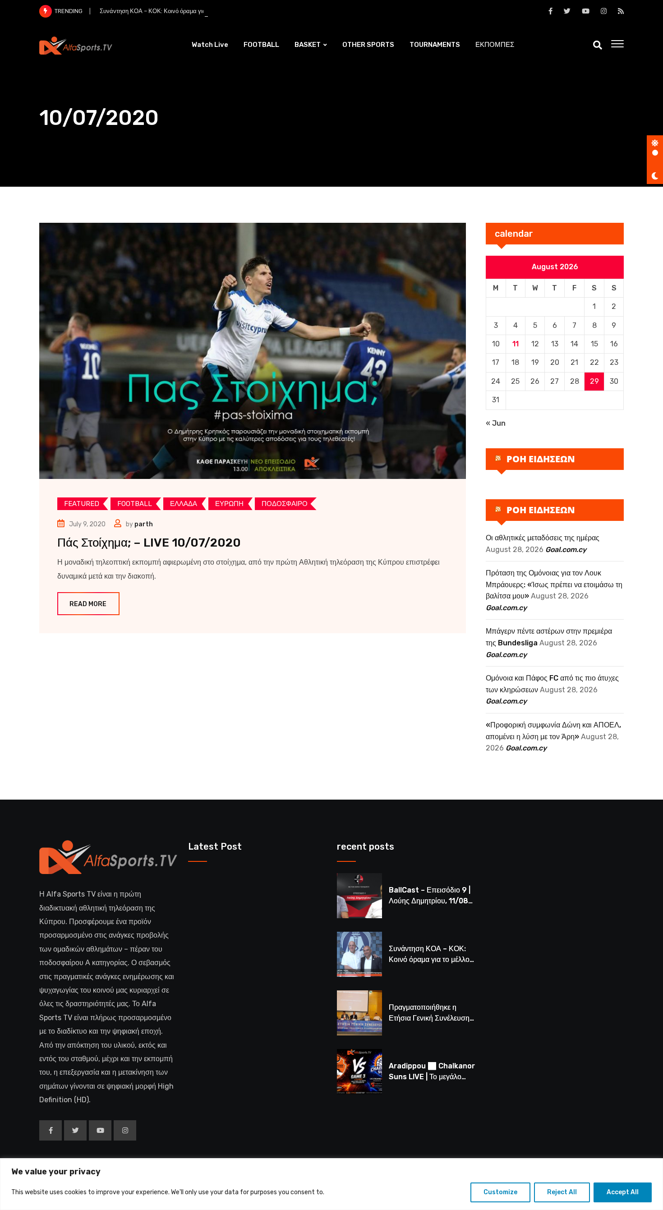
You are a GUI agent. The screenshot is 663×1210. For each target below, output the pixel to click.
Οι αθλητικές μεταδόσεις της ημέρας (542, 538)
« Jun (496, 423)
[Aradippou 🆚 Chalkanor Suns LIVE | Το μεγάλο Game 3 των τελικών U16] (359, 1071)
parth (143, 524)
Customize (500, 1192)
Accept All (623, 1192)
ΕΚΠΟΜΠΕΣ (494, 45)
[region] (331, 1184)
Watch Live (210, 45)
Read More (87, 604)
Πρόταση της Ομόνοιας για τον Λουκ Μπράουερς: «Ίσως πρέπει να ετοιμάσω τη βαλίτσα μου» (554, 584)
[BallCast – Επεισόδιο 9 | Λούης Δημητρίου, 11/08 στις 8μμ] (359, 895)
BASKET (308, 45)
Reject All (562, 1192)
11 (515, 344)
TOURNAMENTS (435, 45)
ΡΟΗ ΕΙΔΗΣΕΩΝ (540, 459)
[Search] (597, 45)
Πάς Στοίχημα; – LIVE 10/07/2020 (149, 543)
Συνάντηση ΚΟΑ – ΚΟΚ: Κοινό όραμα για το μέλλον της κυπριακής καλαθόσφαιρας (207, 11)
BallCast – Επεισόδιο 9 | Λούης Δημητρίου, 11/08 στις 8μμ (429, 901)
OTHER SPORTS (368, 45)
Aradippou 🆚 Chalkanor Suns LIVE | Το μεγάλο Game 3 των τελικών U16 (432, 1077)
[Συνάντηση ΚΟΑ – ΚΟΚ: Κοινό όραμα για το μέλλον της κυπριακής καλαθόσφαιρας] (359, 954)
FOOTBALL (261, 45)
